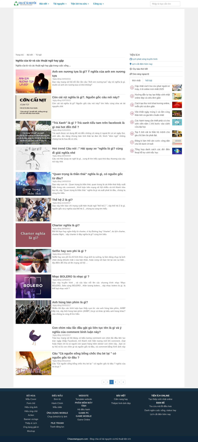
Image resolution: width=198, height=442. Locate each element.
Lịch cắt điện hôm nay (141, 64)
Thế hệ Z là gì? (62, 199)
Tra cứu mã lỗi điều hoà (160, 406)
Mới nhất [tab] (136, 80)
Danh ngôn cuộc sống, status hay (160, 410)
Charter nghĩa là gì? (66, 225)
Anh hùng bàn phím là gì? (70, 302)
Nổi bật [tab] (148, 80)
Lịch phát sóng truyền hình (144, 59)
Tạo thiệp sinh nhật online (160, 399)
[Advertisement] (99, 30)
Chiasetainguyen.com (78, 439)
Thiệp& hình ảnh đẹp (121, 403)
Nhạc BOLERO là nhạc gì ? (70, 276)
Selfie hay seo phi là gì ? (69, 251)
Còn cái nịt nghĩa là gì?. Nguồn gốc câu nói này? (85, 97)
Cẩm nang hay (121, 399)
